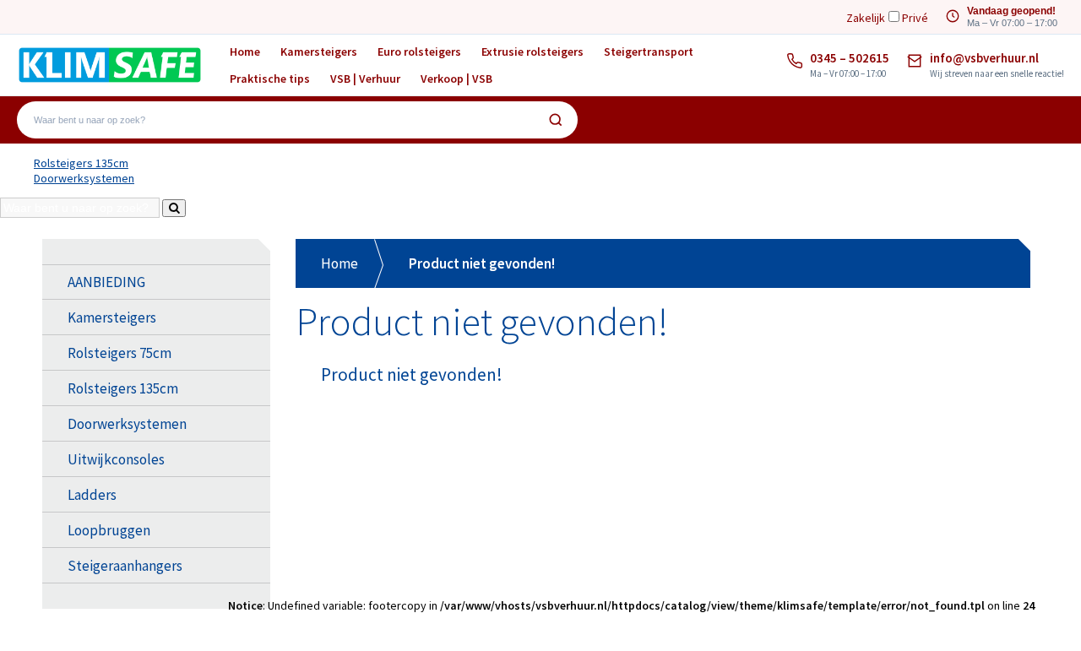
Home (245, 51)
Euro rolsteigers (419, 51)
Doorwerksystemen (84, 178)
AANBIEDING (106, 282)
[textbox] (285, 119)
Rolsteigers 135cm (81, 163)
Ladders (92, 495)
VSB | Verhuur (365, 78)
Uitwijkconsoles (116, 459)
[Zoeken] (556, 120)
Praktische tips (270, 78)
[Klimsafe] (110, 65)
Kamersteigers (318, 51)
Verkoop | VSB (456, 78)
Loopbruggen (109, 530)
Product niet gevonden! (482, 263)
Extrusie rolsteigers (532, 51)
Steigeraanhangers (125, 565)
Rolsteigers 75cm (119, 353)
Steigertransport (648, 51)
